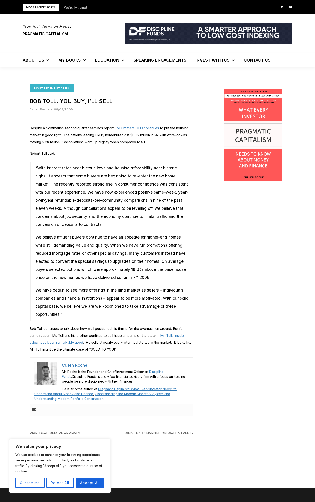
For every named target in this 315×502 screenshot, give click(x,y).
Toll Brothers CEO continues (137, 128)
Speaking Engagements (160, 60)
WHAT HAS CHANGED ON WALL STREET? (159, 433)
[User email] (34, 410)
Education (107, 60)
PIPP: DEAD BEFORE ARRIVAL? (55, 433)
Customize (30, 483)
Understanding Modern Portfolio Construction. (69, 399)
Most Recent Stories (51, 88)
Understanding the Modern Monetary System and (132, 394)
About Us (33, 60)
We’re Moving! (75, 7)
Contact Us (257, 60)
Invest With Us (212, 60)
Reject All (60, 483)
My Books (69, 60)
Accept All (90, 483)
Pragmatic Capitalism (45, 34)
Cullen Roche (39, 109)
